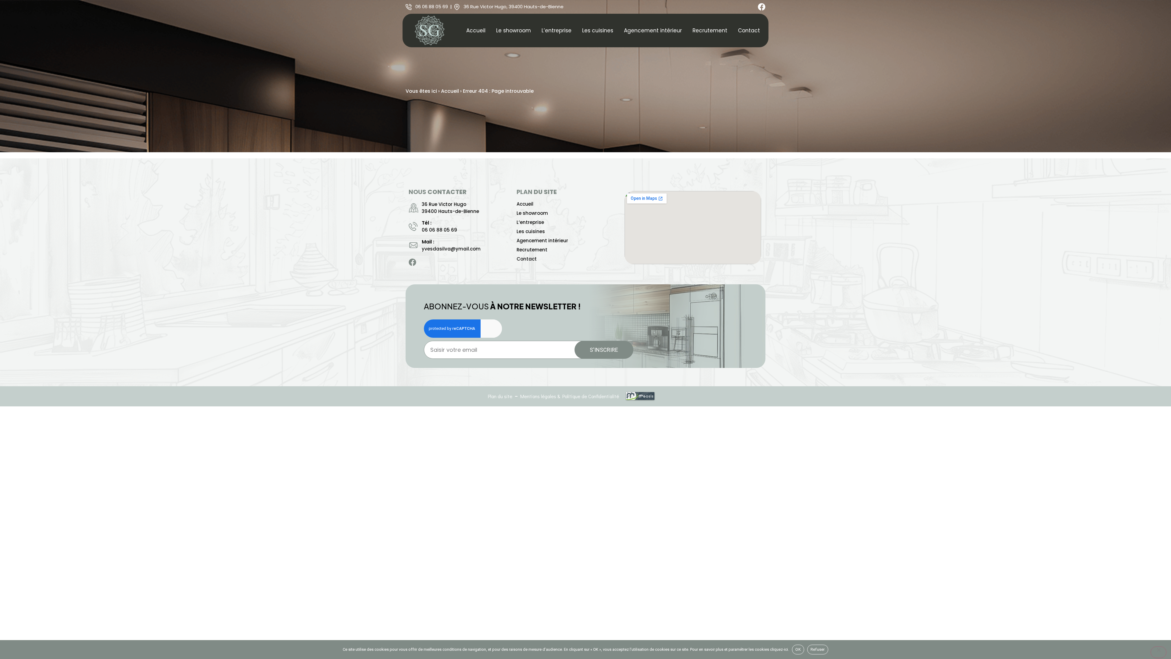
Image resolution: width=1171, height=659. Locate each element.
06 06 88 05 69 (439, 230)
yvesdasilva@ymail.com (451, 249)
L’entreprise (556, 30)
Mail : (428, 241)
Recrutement (710, 30)
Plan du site (500, 396)
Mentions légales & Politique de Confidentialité (569, 396)
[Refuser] (1158, 652)
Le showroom (513, 30)
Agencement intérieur (653, 30)
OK (798, 649)
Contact (749, 30)
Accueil (475, 30)
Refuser (818, 649)
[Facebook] (761, 7)
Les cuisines (597, 30)
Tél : (427, 222)
